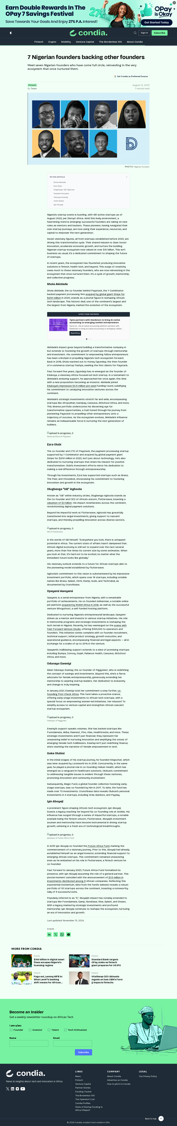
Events (37, 956)
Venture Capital (85, 41)
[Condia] (88, 33)
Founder (18, 1029)
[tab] (86, 339)
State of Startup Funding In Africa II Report (89, 1108)
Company (113, 1071)
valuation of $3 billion (59, 502)
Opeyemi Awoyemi (61, 193)
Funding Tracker (83, 1091)
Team (34, 88)
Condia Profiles (82, 1103)
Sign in (144, 32)
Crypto (52, 41)
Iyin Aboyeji (58, 205)
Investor (37, 1029)
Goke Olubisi (59, 201)
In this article (57, 177)
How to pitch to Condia (118, 1084)
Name (12, 1038)
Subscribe (159, 32)
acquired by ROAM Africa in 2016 (80, 604)
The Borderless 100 (110, 41)
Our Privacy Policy (148, 1076)
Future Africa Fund (98, 845)
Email (56, 1038)
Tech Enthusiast (77, 1029)
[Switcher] (10, 32)
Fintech (38, 41)
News (78, 1076)
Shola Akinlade (60, 182)
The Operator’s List (85, 1099)
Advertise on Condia (117, 1080)
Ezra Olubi (58, 186)
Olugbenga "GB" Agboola (64, 190)
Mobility (66, 41)
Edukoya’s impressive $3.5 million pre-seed (71, 385)
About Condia (135, 41)
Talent (55, 1029)
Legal (143, 1071)
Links (79, 1071)
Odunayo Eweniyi (61, 197)
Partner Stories (82, 1087)
